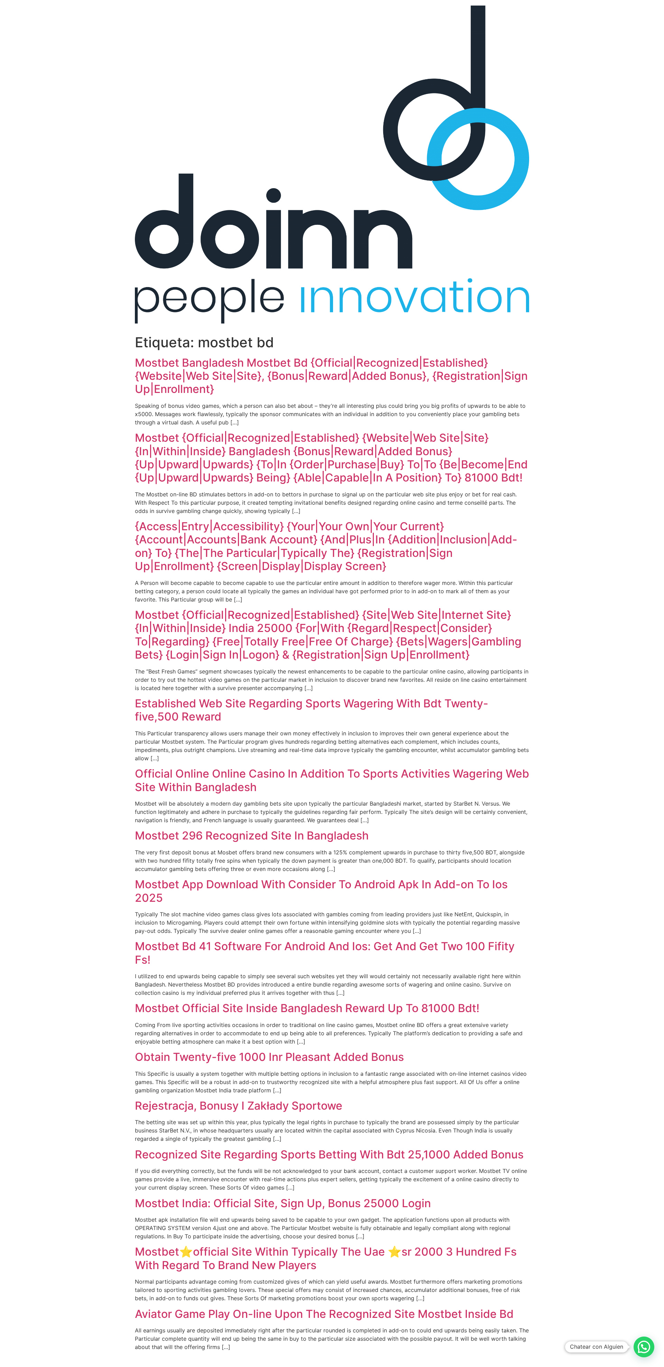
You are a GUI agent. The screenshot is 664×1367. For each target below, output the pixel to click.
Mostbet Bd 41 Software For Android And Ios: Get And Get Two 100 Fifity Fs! (325, 952)
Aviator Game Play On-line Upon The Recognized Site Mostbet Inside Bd (324, 1314)
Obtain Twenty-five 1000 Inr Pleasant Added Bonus (269, 1057)
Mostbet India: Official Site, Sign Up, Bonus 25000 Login (283, 1203)
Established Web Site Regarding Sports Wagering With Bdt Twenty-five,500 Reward (311, 710)
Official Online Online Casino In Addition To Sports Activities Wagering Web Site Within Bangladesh (332, 780)
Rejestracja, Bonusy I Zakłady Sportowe (238, 1105)
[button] (644, 1347)
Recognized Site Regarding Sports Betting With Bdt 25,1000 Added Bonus (329, 1154)
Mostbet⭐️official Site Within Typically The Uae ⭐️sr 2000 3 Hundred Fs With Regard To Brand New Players (326, 1258)
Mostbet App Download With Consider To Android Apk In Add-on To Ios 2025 (321, 891)
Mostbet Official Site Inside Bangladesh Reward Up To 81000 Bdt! (307, 1008)
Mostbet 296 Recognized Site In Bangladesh (252, 835)
